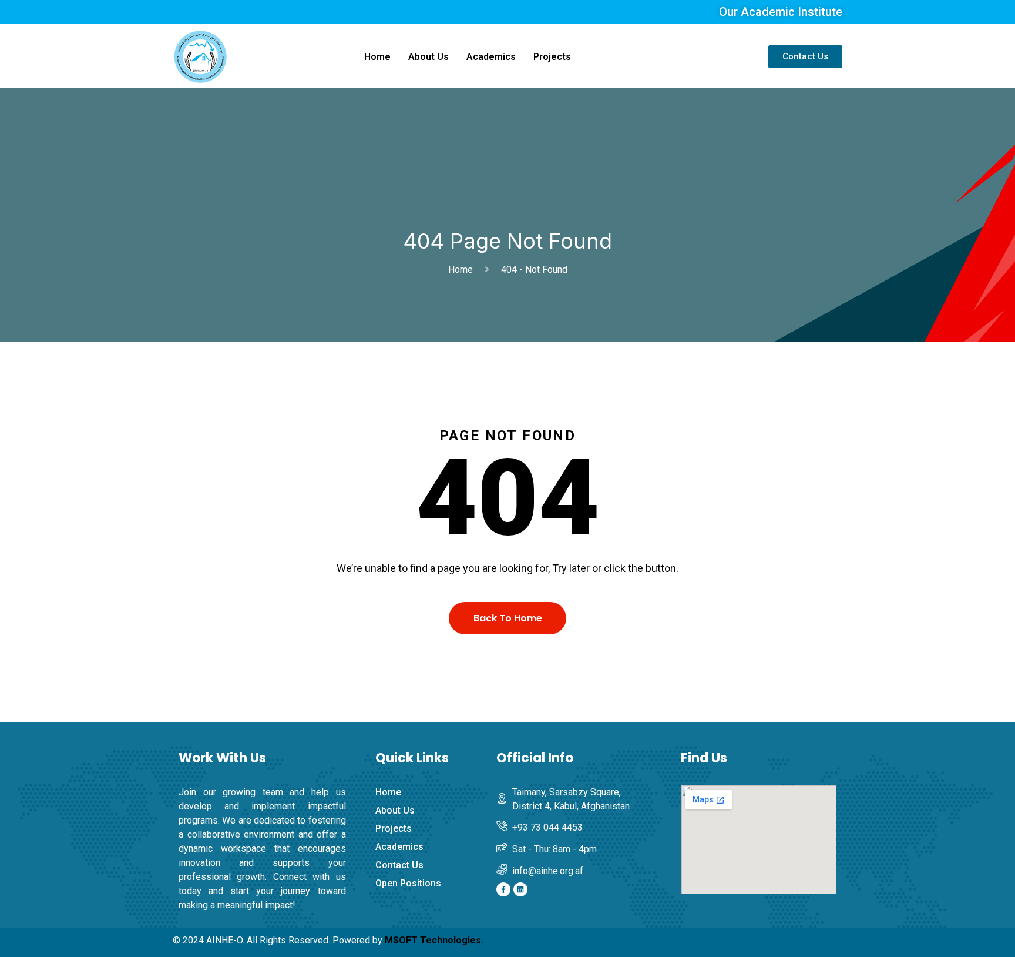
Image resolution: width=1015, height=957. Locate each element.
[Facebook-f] (503, 889)
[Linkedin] (520, 889)
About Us (428, 56)
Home (377, 56)
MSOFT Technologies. (434, 940)
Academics (491, 56)
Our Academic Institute (780, 12)
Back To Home (507, 618)
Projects (552, 56)
